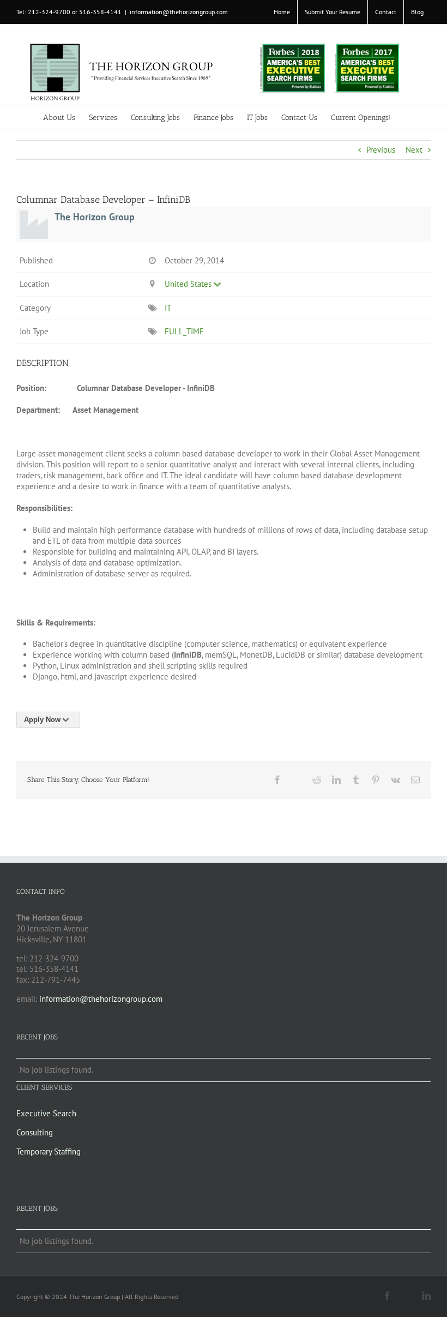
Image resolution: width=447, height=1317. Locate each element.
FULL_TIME (184, 331)
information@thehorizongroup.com (179, 12)
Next (414, 150)
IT (168, 308)
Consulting (34, 1132)
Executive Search (46, 1113)
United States (188, 284)
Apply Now (42, 719)
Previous (380, 150)
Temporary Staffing (48, 1151)
